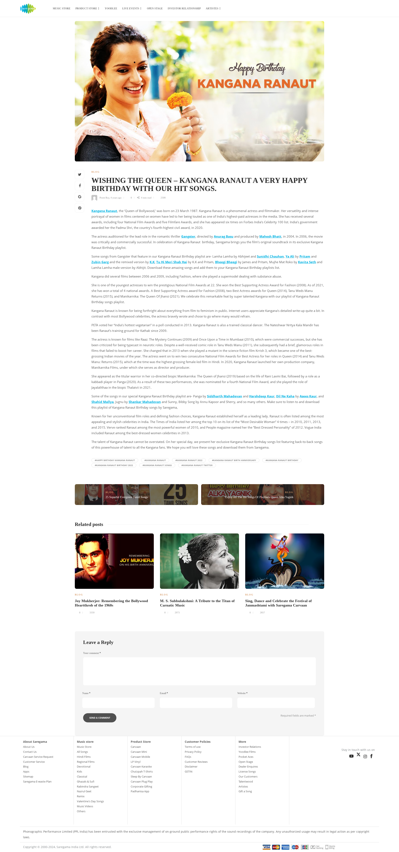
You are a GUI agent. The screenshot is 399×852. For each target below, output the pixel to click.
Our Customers (248, 776)
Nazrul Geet (84, 791)
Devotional (83, 766)
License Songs (247, 771)
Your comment (92, 653)
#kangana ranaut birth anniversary (234, 460)
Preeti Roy (104, 197)
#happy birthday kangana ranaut (115, 460)
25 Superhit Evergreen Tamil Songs (127, 497)
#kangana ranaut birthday (282, 460)
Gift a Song (245, 791)
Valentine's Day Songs (90, 801)
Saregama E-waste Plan (37, 781)
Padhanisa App (140, 791)
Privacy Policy (193, 752)
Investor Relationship (184, 8)
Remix (81, 796)
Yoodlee (111, 8)
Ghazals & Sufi (85, 781)
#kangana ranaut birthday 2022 (114, 465)
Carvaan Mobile (140, 757)
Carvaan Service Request (38, 757)
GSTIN (188, 771)
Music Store (61, 8)
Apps (26, 771)
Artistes (212, 8)
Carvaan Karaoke (141, 766)
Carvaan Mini (139, 752)
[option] (114, 573)
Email (164, 693)
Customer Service (34, 762)
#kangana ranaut (155, 460)
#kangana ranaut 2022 (188, 460)
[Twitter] (359, 753)
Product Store (86, 8)
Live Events (130, 8)
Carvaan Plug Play (142, 781)
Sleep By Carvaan (141, 776)
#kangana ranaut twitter (197, 465)
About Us (28, 747)
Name (86, 693)
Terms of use (193, 747)
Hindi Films (84, 757)
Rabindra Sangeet (88, 786)
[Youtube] (352, 755)
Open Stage (155, 8)
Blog (95, 172)
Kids (79, 771)
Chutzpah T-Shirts (142, 771)
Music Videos (85, 806)
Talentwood (246, 781)
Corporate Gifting (141, 786)
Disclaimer (191, 766)
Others (81, 811)
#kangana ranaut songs (157, 465)
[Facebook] (372, 755)
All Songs (82, 752)
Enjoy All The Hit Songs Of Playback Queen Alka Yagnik (259, 497)
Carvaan (136, 747)
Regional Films (86, 762)
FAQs (188, 757)
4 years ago (116, 197)
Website (242, 693)
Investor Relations (250, 747)
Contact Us (30, 752)
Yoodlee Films (247, 752)
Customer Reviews (196, 762)
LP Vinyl (135, 762)
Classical (82, 776)
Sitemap (28, 776)
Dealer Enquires (248, 766)
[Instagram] (366, 755)
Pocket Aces (246, 757)
